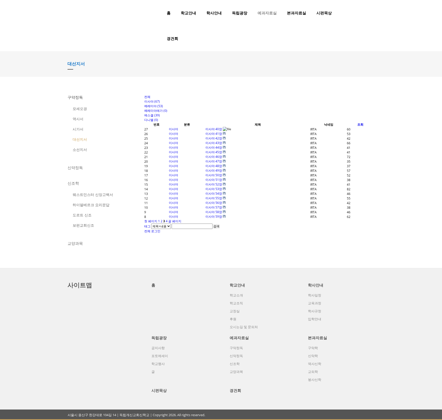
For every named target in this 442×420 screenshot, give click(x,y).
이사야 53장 (214, 189)
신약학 (313, 355)
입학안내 (314, 319)
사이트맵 (80, 285)
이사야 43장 (214, 143)
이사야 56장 (214, 203)
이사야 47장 (214, 161)
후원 (233, 319)
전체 (147, 231)
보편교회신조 (83, 225)
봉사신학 (314, 379)
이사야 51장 (214, 180)
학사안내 (214, 12)
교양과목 (75, 243)
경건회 (172, 38)
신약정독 (75, 167)
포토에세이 (159, 355)
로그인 (155, 231)
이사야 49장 (214, 170)
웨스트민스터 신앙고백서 (93, 194)
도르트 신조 (82, 215)
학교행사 (158, 363)
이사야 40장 (214, 129)
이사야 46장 (214, 156)
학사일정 (314, 295)
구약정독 (75, 97)
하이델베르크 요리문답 (91, 204)
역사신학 (314, 363)
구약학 (313, 348)
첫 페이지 (150, 221)
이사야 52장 (214, 184)
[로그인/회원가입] (371, 13)
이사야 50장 (214, 175)
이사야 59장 (214, 216)
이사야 (173, 129)
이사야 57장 (214, 207)
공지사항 (158, 348)
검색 (216, 226)
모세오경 (80, 108)
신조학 (73, 183)
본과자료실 (296, 12)
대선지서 (80, 139)
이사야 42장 (214, 138)
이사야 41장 (214, 133)
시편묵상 (324, 12)
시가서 (78, 129)
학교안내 (188, 12)
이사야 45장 (214, 152)
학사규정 (314, 311)
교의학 (313, 371)
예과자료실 (267, 12)
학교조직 (236, 303)
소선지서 (80, 149)
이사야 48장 (214, 166)
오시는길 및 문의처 (244, 327)
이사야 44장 (214, 147)
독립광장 (239, 12)
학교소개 (236, 295)
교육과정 (314, 303)
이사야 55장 (214, 198)
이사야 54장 (214, 193)
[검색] (363, 13)
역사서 (78, 118)
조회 (360, 124)
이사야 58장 (214, 212)
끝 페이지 (174, 221)
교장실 (235, 311)
